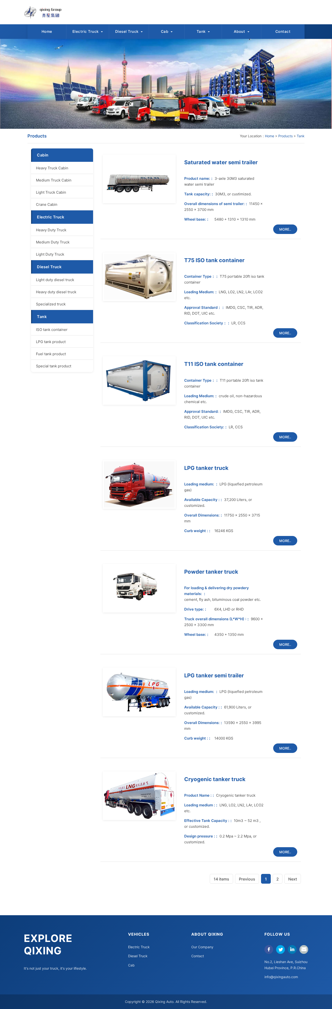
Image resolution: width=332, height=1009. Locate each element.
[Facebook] (268, 949)
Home (47, 31)
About (240, 31)
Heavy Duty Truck (51, 230)
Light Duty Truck (50, 254)
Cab (165, 31)
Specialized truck (51, 304)
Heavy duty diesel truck (56, 292)
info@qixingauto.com (281, 977)
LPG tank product (51, 341)
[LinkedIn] (292, 949)
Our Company (202, 947)
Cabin (43, 155)
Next (292, 879)
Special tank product (53, 366)
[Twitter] (280, 949)
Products (285, 136)
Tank (202, 31)
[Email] (303, 949)
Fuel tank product (51, 354)
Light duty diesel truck (55, 279)
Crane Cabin (46, 204)
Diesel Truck (127, 31)
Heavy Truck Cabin (52, 168)
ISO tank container (52, 329)
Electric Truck (86, 31)
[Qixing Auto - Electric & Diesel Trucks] (45, 12)
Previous (247, 879)
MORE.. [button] (285, 229)
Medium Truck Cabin (53, 180)
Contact (283, 31)
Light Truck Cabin (51, 192)
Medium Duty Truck (53, 242)
